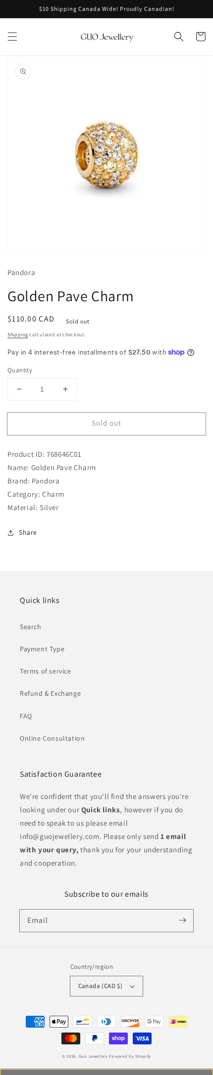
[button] (12, 36)
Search (31, 626)
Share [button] (28, 532)
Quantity (19, 370)
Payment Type (42, 648)
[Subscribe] (182, 920)
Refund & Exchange (50, 693)
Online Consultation (52, 738)
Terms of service (45, 671)
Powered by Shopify (130, 1056)
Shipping (17, 334)
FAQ (26, 716)
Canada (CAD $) (100, 986)
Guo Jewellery (93, 1056)
